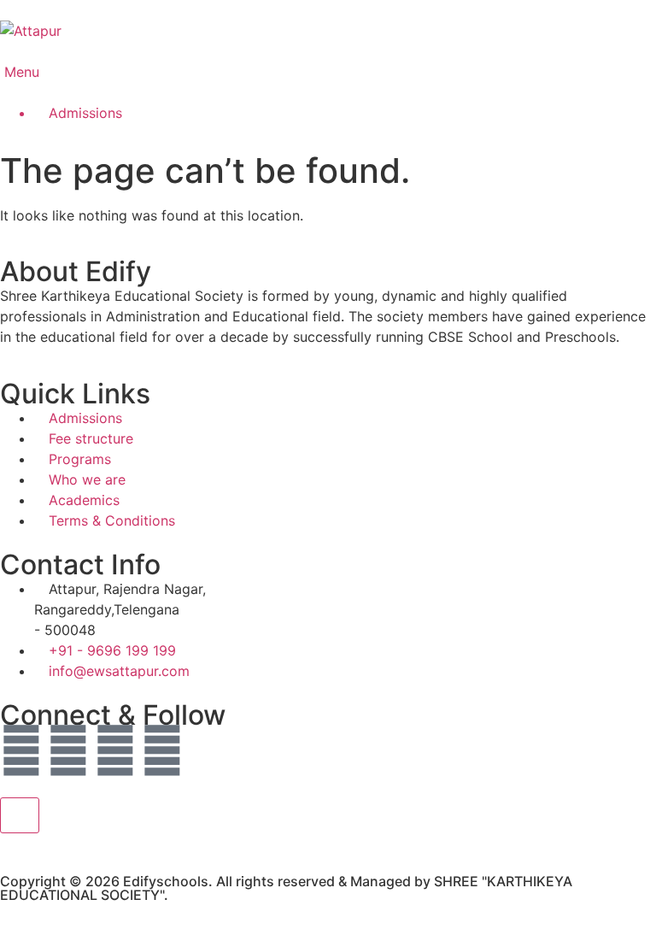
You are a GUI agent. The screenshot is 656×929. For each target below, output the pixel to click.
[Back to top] (19, 815)
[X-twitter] (68, 750)
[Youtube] (115, 750)
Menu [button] (19, 72)
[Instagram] (162, 750)
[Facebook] (21, 750)
